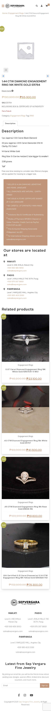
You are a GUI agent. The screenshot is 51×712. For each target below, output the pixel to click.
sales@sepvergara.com (17, 271)
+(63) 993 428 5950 (15, 268)
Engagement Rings (16, 13)
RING (32, 116)
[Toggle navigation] (3, 6)
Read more (7, 91)
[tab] (10, 123)
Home (4, 13)
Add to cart (25, 384)
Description (10, 123)
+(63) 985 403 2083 (15, 295)
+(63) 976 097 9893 (15, 282)
